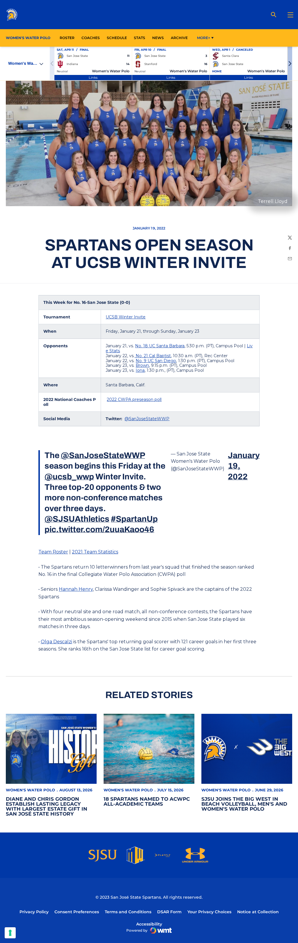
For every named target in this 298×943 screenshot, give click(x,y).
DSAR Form (169, 911)
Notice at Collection (258, 911)
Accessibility (149, 924)
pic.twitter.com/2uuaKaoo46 (99, 529)
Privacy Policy (34, 911)
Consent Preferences (76, 911)
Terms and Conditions (128, 911)
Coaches (90, 38)
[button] (290, 63)
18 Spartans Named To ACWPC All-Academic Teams (147, 801)
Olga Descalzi (56, 641)
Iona (140, 370)
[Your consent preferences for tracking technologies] (10, 932)
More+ (203, 38)
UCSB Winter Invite (126, 317)
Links (93, 77)
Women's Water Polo (30, 790)
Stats (141, 37)
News (158, 38)
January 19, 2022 (244, 466)
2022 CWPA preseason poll (134, 399)
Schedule (117, 38)
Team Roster (53, 552)
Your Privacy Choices (209, 911)
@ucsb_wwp (69, 476)
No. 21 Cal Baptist (152, 355)
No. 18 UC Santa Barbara (160, 345)
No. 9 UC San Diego (156, 360)
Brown (142, 365)
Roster (67, 38)
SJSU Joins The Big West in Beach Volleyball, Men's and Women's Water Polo (244, 804)
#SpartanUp (134, 518)
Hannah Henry (76, 589)
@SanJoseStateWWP (147, 418)
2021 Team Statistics (95, 552)
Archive (179, 38)
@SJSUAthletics (77, 518)
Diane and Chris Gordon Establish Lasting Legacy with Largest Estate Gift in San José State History (46, 806)
